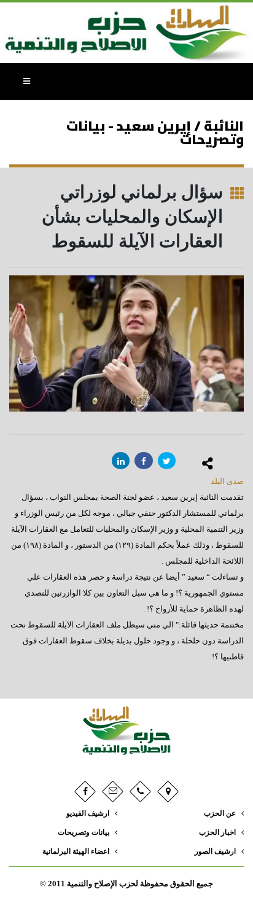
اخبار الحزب (217, 833)
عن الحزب (220, 814)
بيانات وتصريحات (83, 833)
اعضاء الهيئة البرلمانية (75, 852)
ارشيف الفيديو (87, 814)
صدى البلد (227, 481)
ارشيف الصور (215, 852)
